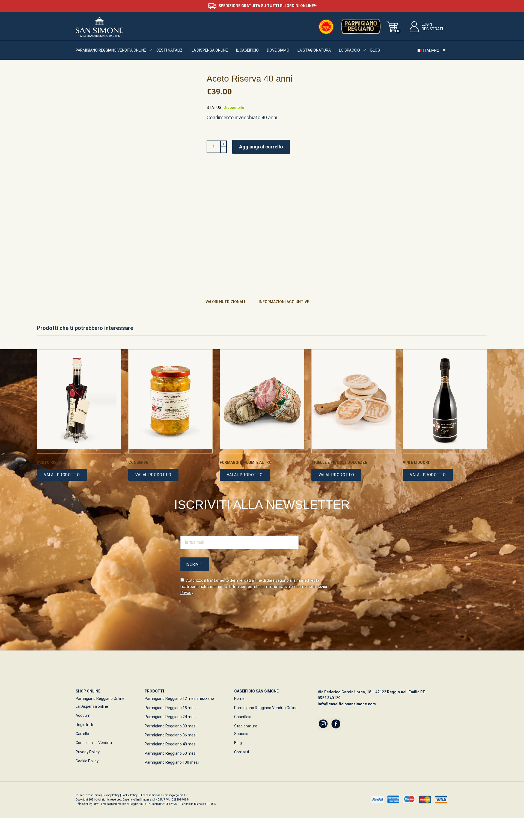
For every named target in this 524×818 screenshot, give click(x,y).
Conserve (138, 462)
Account (83, 715)
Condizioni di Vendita (94, 743)
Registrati (432, 29)
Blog (375, 50)
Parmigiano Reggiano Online (100, 698)
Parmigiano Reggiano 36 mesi (170, 735)
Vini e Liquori (416, 462)
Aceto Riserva (51, 462)
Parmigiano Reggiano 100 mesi (172, 762)
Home (239, 698)
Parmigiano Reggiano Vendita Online (265, 708)
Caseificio (242, 717)
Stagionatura (245, 726)
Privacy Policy (88, 752)
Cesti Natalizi (169, 50)
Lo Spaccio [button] (349, 50)
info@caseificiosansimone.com (347, 704)
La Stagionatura (314, 50)
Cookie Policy (87, 761)
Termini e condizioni (88, 795)
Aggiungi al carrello (261, 147)
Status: (214, 107)
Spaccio (241, 734)
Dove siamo (278, 50)
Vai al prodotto (62, 475)
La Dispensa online (210, 50)
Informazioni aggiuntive (284, 302)
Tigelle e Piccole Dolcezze (339, 462)
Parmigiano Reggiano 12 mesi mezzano (179, 698)
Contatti (241, 752)
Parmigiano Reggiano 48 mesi (170, 744)
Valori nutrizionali (225, 302)
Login (427, 24)
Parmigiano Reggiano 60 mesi (170, 753)
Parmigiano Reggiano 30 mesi (170, 726)
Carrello (82, 734)
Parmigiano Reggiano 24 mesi (170, 717)
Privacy (186, 592)
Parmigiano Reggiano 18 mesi (170, 708)
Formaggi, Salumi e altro (246, 462)
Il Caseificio (247, 50)
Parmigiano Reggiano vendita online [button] (111, 50)
